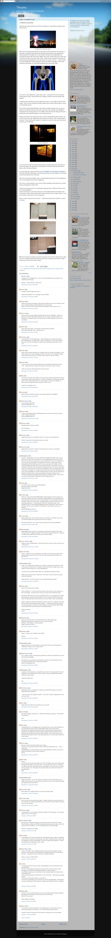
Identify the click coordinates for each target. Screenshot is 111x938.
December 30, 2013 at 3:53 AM (29, 430)
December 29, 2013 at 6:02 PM (29, 345)
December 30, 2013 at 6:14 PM (29, 707)
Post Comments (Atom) (32, 927)
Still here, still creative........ (78, 253)
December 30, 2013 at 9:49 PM (29, 754)
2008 (73, 210)
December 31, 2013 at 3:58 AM (29, 772)
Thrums (21, 7)
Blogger (65, 934)
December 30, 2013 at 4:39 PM (29, 665)
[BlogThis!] (42, 266)
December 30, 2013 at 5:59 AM (29, 451)
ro (21, 863)
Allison (23, 906)
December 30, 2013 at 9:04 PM (29, 738)
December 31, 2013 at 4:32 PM (29, 805)
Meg (22, 375)
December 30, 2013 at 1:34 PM (29, 613)
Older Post (62, 924)
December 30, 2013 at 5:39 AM (29, 442)
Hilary (22, 326)
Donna (23, 743)
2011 (73, 203)
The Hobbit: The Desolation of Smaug (53, 171)
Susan (23, 586)
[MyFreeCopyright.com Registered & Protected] (81, 287)
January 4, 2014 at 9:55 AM (28, 901)
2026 (73, 141)
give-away (36, 268)
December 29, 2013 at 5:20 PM (29, 322)
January (75, 198)
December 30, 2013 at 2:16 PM (29, 638)
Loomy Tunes (75, 216)
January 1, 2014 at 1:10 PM (28, 815)
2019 (73, 156)
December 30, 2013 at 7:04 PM (29, 720)
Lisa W (23, 711)
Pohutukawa (81, 262)
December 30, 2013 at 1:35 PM (29, 626)
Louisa (23, 516)
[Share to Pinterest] (47, 266)
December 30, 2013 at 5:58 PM (29, 698)
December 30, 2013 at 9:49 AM (29, 536)
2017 (73, 160)
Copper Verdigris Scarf (83, 241)
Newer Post (23, 924)
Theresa (23, 313)
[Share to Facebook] (45, 266)
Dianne (23, 301)
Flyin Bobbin (24, 820)
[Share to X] (44, 266)
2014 (73, 166)
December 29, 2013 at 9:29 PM (29, 406)
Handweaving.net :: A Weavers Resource (82, 106)
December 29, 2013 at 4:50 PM (29, 284)
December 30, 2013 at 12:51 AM (29, 418)
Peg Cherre (24, 688)
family (31, 268)
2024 (73, 145)
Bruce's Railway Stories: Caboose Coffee (80, 280)
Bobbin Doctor (25, 653)
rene (22, 703)
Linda (22, 392)
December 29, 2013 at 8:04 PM (29, 387)
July (74, 185)
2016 (73, 162)
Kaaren (23, 411)
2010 (73, 205)
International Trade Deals (79, 174)
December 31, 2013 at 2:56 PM (29, 793)
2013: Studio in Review (83, 96)
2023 (73, 147)
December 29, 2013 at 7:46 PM (29, 371)
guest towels (43, 268)
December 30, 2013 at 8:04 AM (29, 490)
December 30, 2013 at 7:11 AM (29, 478)
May (74, 190)
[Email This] (40, 266)
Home (21, 16)
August (75, 183)
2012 (73, 201)
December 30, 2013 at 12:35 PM (29, 581)
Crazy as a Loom (76, 228)
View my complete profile (76, 89)
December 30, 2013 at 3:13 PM (29, 648)
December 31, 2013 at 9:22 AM (29, 784)
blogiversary (26, 268)
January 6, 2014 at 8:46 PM (28, 914)
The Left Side (81, 217)
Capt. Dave (24, 789)
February (75, 196)
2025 (73, 143)
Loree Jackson (25, 541)
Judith (23, 350)
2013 (73, 168)
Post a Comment (25, 917)
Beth (22, 759)
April (74, 192)
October (75, 179)
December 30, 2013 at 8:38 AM (29, 511)
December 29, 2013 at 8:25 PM (29, 396)
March (75, 194)
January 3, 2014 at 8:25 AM (28, 886)
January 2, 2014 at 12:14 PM (28, 844)
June (74, 188)
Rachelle (23, 617)
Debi (22, 725)
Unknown (23, 276)
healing (58, 268)
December (76, 170)
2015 (73, 164)
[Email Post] (37, 266)
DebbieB (23, 529)
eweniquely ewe (76, 252)
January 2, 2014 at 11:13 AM (28, 830)
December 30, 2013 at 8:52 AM (29, 524)
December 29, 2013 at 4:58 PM (29, 296)
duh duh (23, 551)
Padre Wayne (24, 849)
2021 (73, 151)
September (76, 181)
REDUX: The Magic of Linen (84, 116)
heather (23, 495)
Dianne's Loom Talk (77, 261)
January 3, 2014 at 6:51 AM (28, 859)
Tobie (22, 483)
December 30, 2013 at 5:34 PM (29, 683)
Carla (22, 835)
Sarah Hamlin (24, 401)
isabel (22, 289)
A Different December (78, 172)
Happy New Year (51, 268)
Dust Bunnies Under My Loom (80, 240)
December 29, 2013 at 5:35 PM (29, 332)
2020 (73, 154)
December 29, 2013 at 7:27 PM (29, 357)
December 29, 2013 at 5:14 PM (29, 308)
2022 (73, 149)
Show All (90, 272)
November (76, 177)
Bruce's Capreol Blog (75, 278)
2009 (73, 207)
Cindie (23, 362)
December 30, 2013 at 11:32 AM (29, 546)
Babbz (23, 891)
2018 (73, 158)
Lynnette (23, 798)
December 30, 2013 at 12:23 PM (29, 558)
